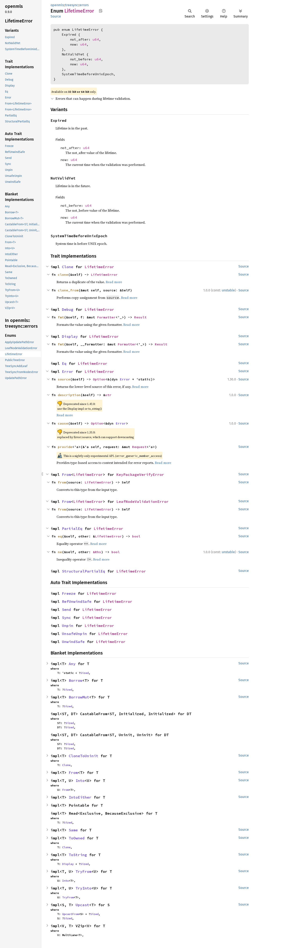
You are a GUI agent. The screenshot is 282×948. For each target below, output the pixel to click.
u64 (96, 39)
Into (80, 780)
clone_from (68, 290)
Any (72, 663)
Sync (66, 617)
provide (65, 447)
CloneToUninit (83, 755)
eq (60, 536)
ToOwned (77, 838)
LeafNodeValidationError (142, 501)
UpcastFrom (70, 914)
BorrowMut (79, 697)
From (66, 474)
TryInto (83, 888)
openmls (57, 5)
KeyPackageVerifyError (140, 474)
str (108, 395)
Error (67, 371)
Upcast (82, 904)
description (69, 395)
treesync (71, 5)
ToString (78, 854)
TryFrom (83, 871)
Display (70, 336)
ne (60, 552)
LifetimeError (99, 266)
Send (66, 609)
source (64, 379)
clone (63, 274)
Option (99, 379)
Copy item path (100, 10)
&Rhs (97, 552)
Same (73, 830)
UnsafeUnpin (74, 633)
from (62, 482)
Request (139, 447)
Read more (114, 282)
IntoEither (80, 797)
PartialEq (72, 528)
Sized (84, 673)
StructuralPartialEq (83, 571)
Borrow (75, 680)
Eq (64, 363)
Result (140, 317)
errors (84, 5)
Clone (67, 266)
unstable (228, 290)
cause (63, 423)
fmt (61, 317)
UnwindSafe (73, 641)
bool (136, 536)
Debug (67, 309)
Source (56, 16)
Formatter (106, 317)
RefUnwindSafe (76, 601)
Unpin (67, 625)
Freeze (69, 593)
